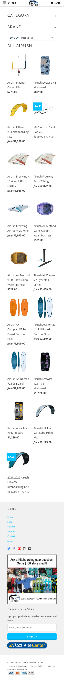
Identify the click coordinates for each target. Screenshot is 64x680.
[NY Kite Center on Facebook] (14, 548)
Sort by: (15, 37)
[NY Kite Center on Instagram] (24, 548)
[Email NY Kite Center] (29, 548)
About (10, 540)
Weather (11, 531)
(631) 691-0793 (36, 662)
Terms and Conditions (17, 666)
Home (10, 517)
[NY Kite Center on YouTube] (19, 548)
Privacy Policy (37, 666)
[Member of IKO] (27, 647)
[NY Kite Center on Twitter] (8, 548)
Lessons (11, 526)
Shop (9, 521)
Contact (11, 536)
